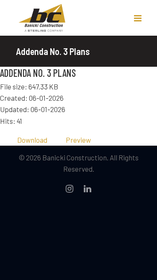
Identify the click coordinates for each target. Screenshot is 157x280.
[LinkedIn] (87, 188)
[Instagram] (69, 188)
